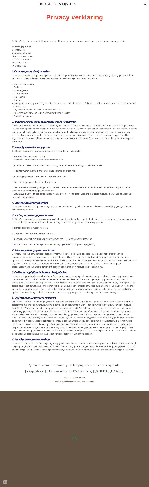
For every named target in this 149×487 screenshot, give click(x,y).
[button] (3, 4)
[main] (74, 17)
